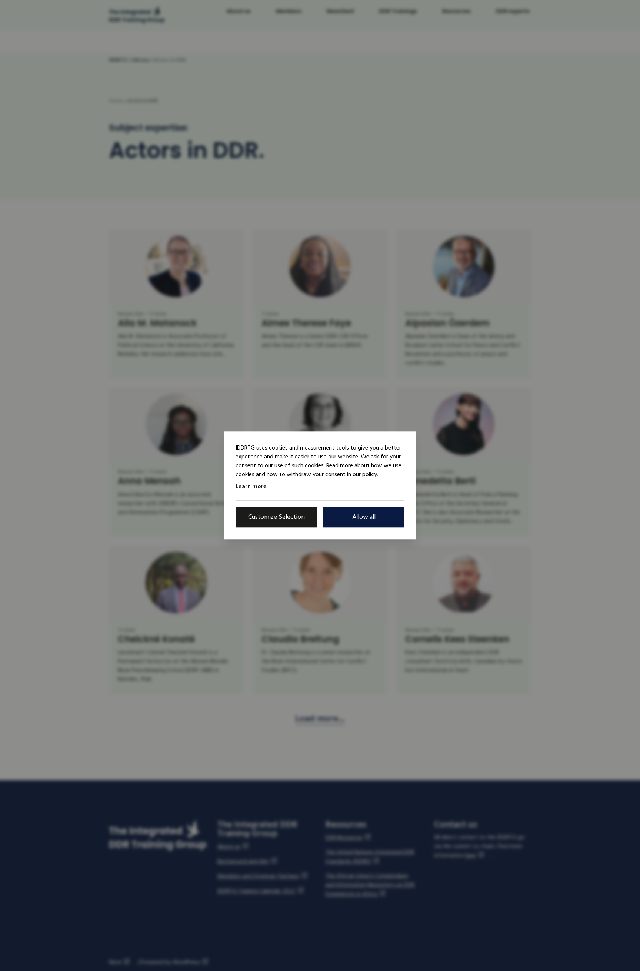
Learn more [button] (251, 486)
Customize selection (276, 517)
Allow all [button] (364, 517)
